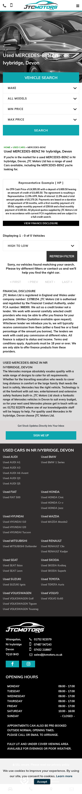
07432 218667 (42, 649)
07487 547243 (42, 644)
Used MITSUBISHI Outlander (20, 546)
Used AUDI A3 (11, 467)
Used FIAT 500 (11, 497)
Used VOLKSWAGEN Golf (18, 598)
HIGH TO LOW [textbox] (18, 246)
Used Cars (19, 147)
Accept (42, 781)
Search (41, 130)
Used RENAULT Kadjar (54, 551)
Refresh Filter (62, 256)
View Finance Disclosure (41, 223)
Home (7, 147)
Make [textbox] (12, 88)
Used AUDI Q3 (11, 478)
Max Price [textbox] (16, 119)
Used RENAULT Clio (52, 546)
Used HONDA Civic (52, 497)
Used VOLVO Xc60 (52, 598)
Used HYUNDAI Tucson (17, 532)
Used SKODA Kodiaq (53, 565)
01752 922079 (42, 639)
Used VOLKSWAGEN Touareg (20, 609)
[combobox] (41, 88)
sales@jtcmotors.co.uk (47, 654)
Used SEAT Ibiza (13, 565)
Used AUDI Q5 (11, 483)
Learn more (64, 776)
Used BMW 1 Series (53, 462)
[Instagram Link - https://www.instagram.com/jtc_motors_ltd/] (28, 664)
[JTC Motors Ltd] (41, 5)
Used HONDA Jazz (52, 507)
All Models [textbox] (17, 98)
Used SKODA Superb (53, 570)
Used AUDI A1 (11, 462)
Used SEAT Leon (13, 570)
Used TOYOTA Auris (52, 584)
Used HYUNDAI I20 (14, 527)
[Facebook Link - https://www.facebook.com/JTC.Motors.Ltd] (12, 664)
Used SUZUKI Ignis (14, 584)
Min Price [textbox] (15, 109)
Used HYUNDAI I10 (14, 521)
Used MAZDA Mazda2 (54, 521)
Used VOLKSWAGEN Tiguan (20, 603)
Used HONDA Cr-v (52, 502)
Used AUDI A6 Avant (15, 472)
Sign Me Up (41, 435)
